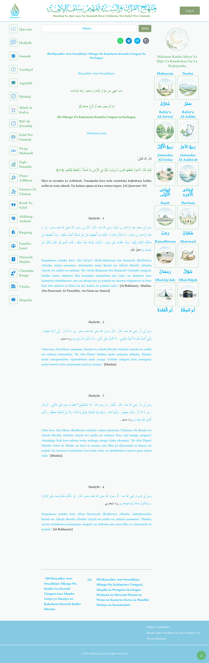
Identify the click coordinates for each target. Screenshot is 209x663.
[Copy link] (146, 41)
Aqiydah (25, 83)
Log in (190, 10)
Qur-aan (25, 29)
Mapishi (25, 300)
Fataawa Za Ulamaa (27, 191)
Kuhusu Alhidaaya (158, 627)
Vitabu (24, 287)
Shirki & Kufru (25, 110)
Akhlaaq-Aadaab (26, 218)
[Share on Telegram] (129, 41)
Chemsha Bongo (26, 273)
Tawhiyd (26, 70)
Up (90, 579)
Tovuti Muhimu (156, 638)
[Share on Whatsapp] (120, 41)
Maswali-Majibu (26, 259)
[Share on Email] (137, 41)
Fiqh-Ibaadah (25, 164)
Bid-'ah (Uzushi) (25, 123)
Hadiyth (25, 43)
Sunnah (25, 56)
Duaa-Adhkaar (25, 178)
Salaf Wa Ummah (26, 137)
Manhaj (25, 96)
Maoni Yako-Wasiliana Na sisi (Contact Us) (173, 632)
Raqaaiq (25, 232)
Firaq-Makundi (26, 150)
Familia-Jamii (25, 245)
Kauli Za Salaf (25, 205)
